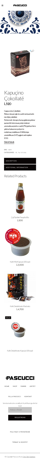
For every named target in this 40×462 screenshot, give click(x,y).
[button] (32, 50)
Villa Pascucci (14, 396)
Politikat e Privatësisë (20, 432)
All (16, 152)
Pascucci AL (17, 457)
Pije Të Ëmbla (22, 152)
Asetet (33, 386)
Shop (15, 386)
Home (6, 386)
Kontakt (28, 396)
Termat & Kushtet (20, 442)
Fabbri (23, 386)
